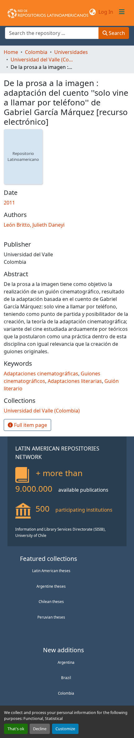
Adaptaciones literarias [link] (75, 381)
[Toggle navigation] (122, 12)
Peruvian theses (51, 617)
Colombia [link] (36, 52)
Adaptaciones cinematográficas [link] (41, 373)
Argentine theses (51, 586)
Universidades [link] (71, 52)
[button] (47, 11)
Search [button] (116, 33)
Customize (65, 728)
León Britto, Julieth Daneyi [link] (34, 224)
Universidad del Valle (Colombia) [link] (42, 59)
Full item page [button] (30, 425)
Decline (39, 728)
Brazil (66, 677)
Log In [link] (105, 11)
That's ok (15, 728)
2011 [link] (9, 202)
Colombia (66, 693)
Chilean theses (51, 601)
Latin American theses (51, 570)
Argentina (66, 662)
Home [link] (11, 52)
